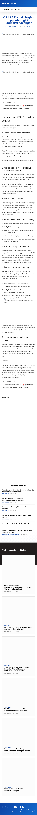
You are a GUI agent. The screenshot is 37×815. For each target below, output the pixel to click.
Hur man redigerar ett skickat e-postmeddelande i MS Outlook (13, 499)
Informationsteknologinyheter (10, 534)
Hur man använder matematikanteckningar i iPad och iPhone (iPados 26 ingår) (17, 587)
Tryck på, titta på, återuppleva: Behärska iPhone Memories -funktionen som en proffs (16, 669)
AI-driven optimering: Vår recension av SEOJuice (16, 507)
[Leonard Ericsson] (4, 27)
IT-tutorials (30, 26)
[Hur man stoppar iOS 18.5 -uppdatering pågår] (18, 771)
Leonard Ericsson (11, 26)
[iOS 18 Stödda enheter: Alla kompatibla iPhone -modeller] (18, 691)
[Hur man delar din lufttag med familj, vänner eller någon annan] (18, 731)
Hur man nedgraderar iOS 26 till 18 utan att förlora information (18, 628)
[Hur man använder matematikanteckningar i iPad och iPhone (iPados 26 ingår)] (18, 568)
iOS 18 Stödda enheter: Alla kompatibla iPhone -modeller (15, 710)
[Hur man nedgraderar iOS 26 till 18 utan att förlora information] (18, 610)
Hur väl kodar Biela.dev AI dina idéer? (15, 524)
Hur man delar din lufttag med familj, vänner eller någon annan (17, 750)
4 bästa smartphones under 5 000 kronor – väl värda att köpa (17, 531)
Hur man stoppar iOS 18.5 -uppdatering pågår (15, 790)
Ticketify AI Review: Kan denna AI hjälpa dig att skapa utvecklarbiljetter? (18, 491)
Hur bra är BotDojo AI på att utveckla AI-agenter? (16, 516)
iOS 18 (8, 397)
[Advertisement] (18, 418)
